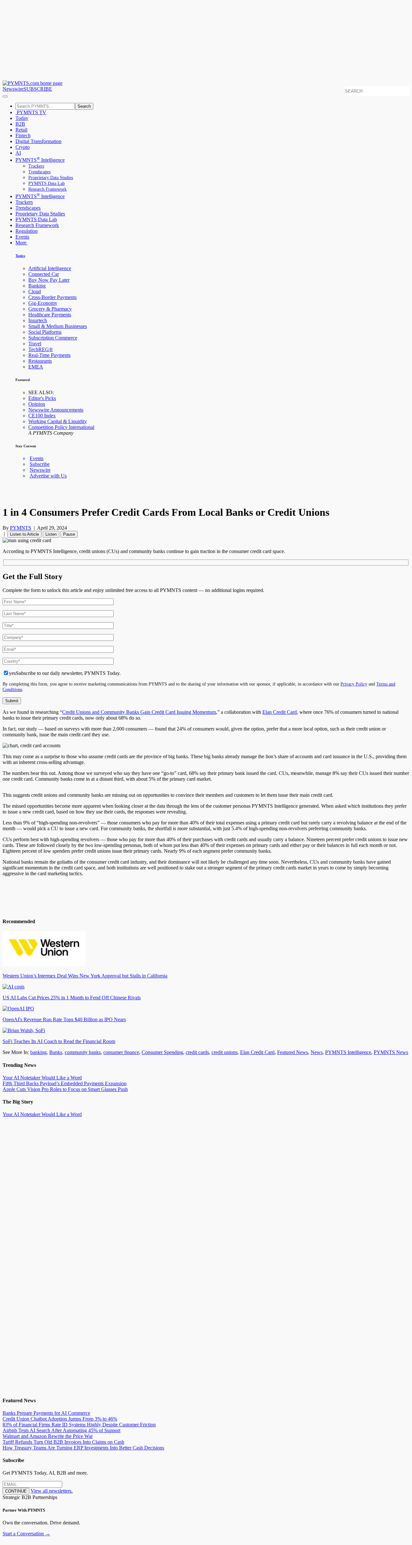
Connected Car (43, 274)
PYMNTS (20, 528)
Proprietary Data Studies (50, 177)
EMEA (35, 366)
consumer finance (121, 1052)
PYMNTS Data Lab (46, 183)
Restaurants (40, 361)
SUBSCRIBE (37, 89)
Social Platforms (44, 332)
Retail (21, 129)
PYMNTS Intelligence (40, 160)
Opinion (36, 404)
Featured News (292, 1052)
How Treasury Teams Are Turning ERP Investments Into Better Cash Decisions (83, 1447)
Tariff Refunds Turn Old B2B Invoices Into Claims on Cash (63, 1442)
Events (22, 237)
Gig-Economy (42, 303)
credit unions (224, 1052)
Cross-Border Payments (52, 297)
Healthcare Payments (49, 314)
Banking (37, 285)
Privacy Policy (354, 683)
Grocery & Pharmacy (50, 309)
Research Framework (47, 189)
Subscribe (40, 464)
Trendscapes (39, 171)
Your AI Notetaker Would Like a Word (42, 1077)
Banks (55, 1052)
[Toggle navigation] (5, 96)
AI (18, 153)
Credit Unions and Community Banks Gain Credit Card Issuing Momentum (139, 712)
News (317, 1052)
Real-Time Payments (49, 355)
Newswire (13, 89)
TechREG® (40, 349)
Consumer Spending (162, 1052)
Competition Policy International (61, 427)
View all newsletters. (52, 1491)
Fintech (23, 135)
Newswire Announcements (55, 410)
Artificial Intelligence (49, 268)
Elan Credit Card (279, 712)
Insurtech (37, 320)
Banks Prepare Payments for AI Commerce (46, 1413)
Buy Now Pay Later (49, 280)
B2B (20, 124)
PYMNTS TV (30, 112)
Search (84, 106)
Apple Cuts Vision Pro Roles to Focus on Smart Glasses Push (65, 1089)
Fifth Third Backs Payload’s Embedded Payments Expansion (64, 1083)
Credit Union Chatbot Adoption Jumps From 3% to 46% (60, 1419)
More (21, 242)
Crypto (22, 147)
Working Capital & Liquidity (57, 421)
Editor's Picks (42, 398)
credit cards (197, 1052)
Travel (34, 343)
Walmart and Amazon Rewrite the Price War (48, 1436)
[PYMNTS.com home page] (32, 83)
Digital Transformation (38, 141)
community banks (83, 1052)
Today (21, 118)
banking (38, 1052)
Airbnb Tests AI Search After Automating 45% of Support (61, 1430)
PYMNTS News (391, 1052)
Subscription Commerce (52, 338)
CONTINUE (16, 1491)
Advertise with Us (48, 475)
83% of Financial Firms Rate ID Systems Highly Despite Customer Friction (79, 1424)
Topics (20, 256)
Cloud (34, 291)
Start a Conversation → (26, 1533)
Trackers (36, 166)
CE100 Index (42, 415)
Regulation (26, 231)
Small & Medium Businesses (57, 326)
